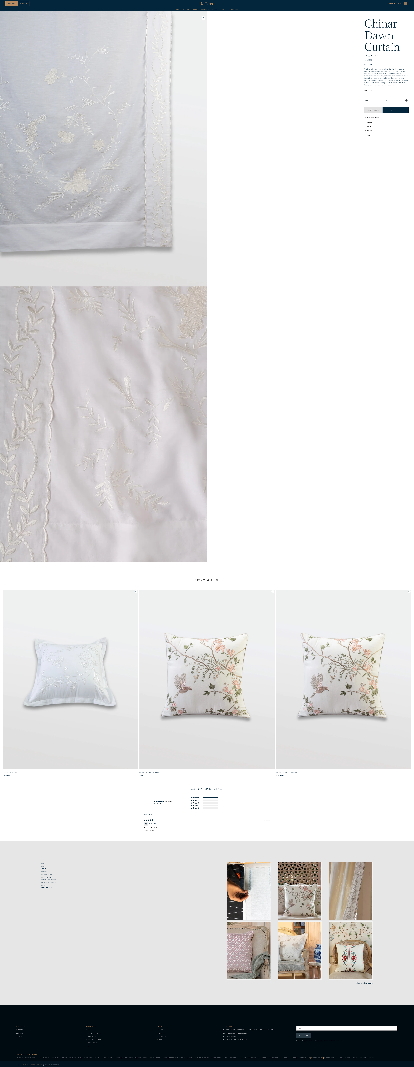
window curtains (129, 1058)
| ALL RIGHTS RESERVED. (39, 1065)
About (195, 9)
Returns (369, 130)
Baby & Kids (23, 3)
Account (234, 9)
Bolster (19, 1036)
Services (205, 9)
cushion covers (31, 1058)
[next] (411, 680)
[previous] (2, 680)
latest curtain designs (250, 1058)
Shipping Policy (92, 1043)
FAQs (87, 1046)
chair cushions (75, 1058)
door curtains (162, 1058)
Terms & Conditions (49, 880)
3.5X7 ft (373, 90)
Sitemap (44, 885)
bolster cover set (367, 1058)
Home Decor (11, 3)
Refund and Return (93, 1039)
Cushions (19, 1030)
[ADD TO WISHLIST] (203, 18)
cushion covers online (103, 1058)
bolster (293, 1058)
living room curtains (146, 1058)
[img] (148, 820)
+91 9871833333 (231, 1036)
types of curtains (232, 1058)
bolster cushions (331, 1058)
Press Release (46, 888)
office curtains (217, 1058)
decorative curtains (177, 1058)
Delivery (369, 126)
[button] (368, 56)
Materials (370, 122)
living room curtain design (198, 1058)
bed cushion (87, 1058)
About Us (159, 1030)
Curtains (19, 1033)
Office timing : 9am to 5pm (236, 1039)
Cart (402, 3)
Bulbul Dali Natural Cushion (286, 773)
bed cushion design (59, 1058)
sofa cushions (44, 1058)
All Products (161, 1036)
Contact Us (160, 1033)
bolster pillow (304, 1058)
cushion (20, 1058)
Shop (178, 9)
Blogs (214, 9)
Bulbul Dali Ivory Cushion (149, 773)
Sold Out (395, 110)
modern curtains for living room (274, 1058)
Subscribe (303, 1035)
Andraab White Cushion (11, 773)
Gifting (186, 9)
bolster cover (317, 1058)
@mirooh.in (368, 983)
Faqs (368, 135)
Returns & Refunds (48, 882)
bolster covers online (349, 1058)
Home (43, 863)
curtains (117, 1058)
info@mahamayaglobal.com (236, 1033)
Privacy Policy (47, 874)
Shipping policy (47, 877)
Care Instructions (373, 118)
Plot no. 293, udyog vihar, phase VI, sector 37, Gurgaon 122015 (250, 1030)
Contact (224, 9)
